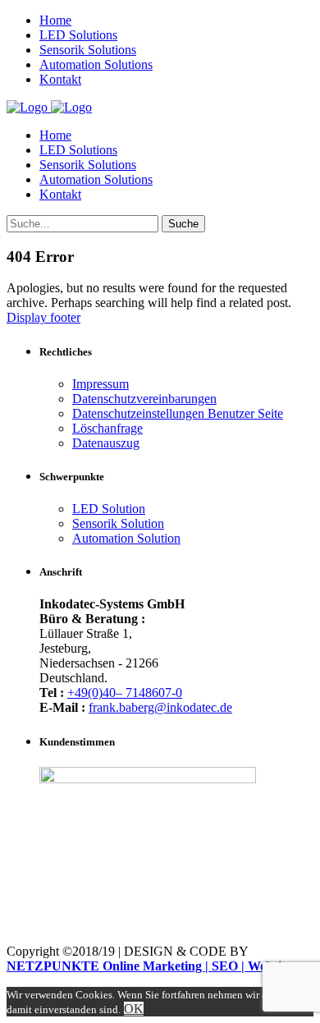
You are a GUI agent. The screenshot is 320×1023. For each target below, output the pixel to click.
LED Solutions (78, 150)
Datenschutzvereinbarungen (144, 399)
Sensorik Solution (118, 523)
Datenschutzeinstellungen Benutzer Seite (177, 413)
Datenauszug (105, 443)
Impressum (100, 384)
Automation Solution (126, 538)
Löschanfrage (107, 428)
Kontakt (60, 194)
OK (134, 1009)
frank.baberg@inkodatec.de (160, 707)
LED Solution (108, 509)
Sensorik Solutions (87, 165)
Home (55, 135)
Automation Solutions (96, 179)
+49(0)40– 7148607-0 (124, 693)
